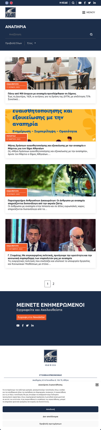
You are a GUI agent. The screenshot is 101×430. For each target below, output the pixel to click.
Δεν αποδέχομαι (50, 416)
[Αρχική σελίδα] (10, 12)
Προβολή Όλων (13, 43)
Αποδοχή (50, 409)
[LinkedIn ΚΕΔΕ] (94, 2)
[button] (97, 384)
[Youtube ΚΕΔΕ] (80, 2)
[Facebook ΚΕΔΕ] (84, 2)
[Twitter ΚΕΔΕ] (89, 2)
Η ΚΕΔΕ (64, 2)
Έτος (30, 43)
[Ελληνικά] (6, 2)
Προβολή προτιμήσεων (50, 424)
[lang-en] (11, 2)
